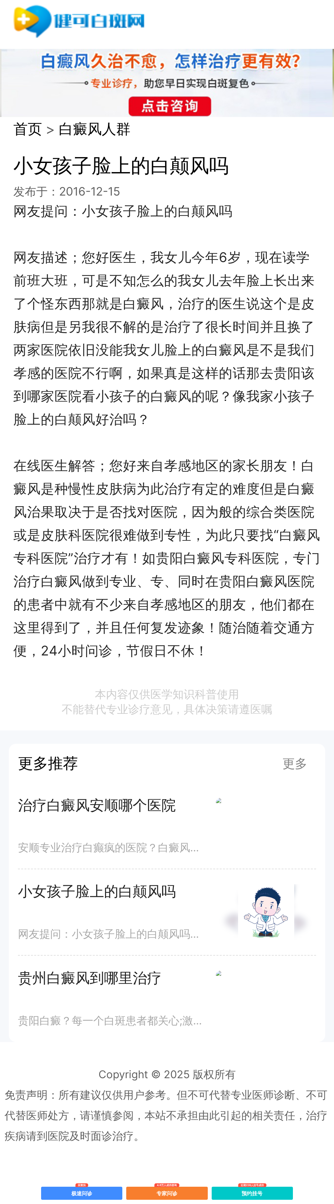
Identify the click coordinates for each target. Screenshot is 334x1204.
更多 (294, 763)
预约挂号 (252, 1192)
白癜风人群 (94, 129)
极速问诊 (81, 1192)
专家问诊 (167, 1192)
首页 (27, 129)
